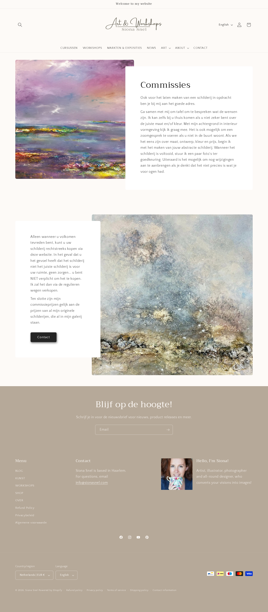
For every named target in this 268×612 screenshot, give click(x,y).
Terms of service (116, 590)
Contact (43, 337)
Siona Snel (31, 590)
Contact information (165, 590)
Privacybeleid (24, 515)
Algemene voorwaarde (31, 522)
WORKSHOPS (24, 485)
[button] (20, 25)
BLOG (19, 471)
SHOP (19, 493)
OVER (19, 500)
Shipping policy (139, 590)
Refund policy (74, 590)
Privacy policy (95, 590)
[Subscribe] (168, 430)
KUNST (20, 478)
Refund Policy (25, 508)
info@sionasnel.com (92, 483)
